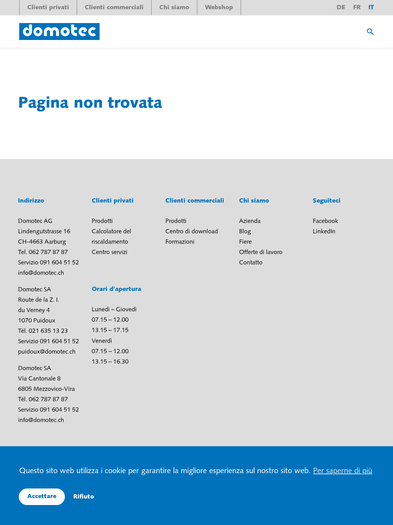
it (371, 8)
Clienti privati (48, 8)
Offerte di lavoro (260, 252)
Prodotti (102, 221)
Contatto (251, 263)
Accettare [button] (41, 496)
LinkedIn (324, 232)
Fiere (245, 242)
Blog (245, 232)
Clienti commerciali (114, 8)
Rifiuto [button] (83, 497)
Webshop (219, 8)
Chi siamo (174, 8)
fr (357, 8)
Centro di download (191, 232)
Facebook (325, 221)
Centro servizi (109, 252)
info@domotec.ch (41, 273)
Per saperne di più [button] (342, 471)
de (341, 8)
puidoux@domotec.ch (47, 352)
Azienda (250, 221)
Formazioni (180, 242)
